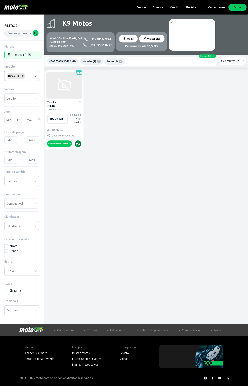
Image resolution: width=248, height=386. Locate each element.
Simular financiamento (59, 143)
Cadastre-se (216, 7)
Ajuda (217, 330)
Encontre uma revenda (39, 358)
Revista (191, 7)
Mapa (130, 38)
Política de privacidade (154, 330)
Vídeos (123, 358)
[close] (99, 61)
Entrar (237, 7)
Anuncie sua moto (36, 353)
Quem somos (65, 330)
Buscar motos (81, 353)
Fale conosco (118, 330)
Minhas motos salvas (85, 364)
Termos (92, 330)
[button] (23, 75)
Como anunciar (191, 330)
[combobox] (21, 33)
